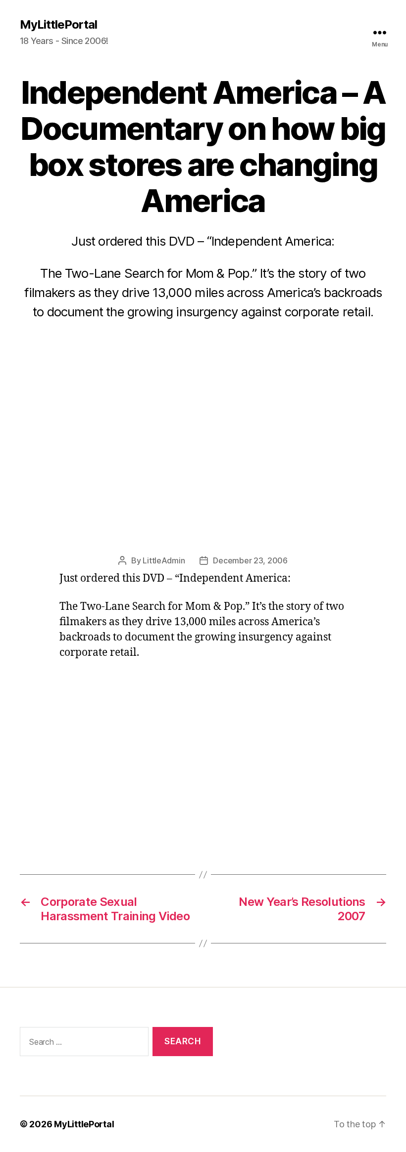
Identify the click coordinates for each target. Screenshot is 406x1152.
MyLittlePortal (58, 25)
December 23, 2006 (250, 560)
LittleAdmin (164, 560)
